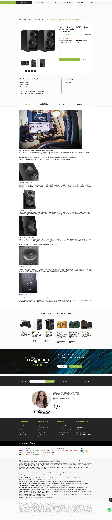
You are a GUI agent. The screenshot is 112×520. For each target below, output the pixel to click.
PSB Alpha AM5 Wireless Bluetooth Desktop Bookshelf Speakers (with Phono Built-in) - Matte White (37, 334)
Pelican (68, 512)
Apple (42, 503)
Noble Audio (21, 512)
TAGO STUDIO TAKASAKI (42, 515)
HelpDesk (21, 429)
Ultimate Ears (24, 515)
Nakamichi (88, 511)
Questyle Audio (61, 513)
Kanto (20, 510)
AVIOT (38, 504)
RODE (72, 513)
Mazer (40, 511)
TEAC (51, 515)
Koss (36, 510)
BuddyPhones (33, 505)
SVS (28, 515)
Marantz (91, 510)
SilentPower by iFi (55, 514)
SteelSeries (21, 515)
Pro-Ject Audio (31, 513)
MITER (61, 511)
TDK (49, 515)
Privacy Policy (41, 432)
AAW (23, 503)
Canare (69, 505)
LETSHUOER (66, 510)
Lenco (62, 510)
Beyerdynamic (69, 504)
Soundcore (82, 514)
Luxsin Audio (82, 510)
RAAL (66, 513)
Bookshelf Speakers (32, 19)
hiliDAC (87, 508)
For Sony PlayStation (77, 472)
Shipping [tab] (62, 104)
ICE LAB (29, 509)
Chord (84, 505)
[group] (25, 63)
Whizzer (88, 515)
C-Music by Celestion (46, 505)
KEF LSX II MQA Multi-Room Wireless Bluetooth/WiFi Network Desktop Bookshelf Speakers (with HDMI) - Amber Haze (62, 335)
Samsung (89, 513)
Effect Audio (51, 507)
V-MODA (49, 515)
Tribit (90, 515)
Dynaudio (21, 507)
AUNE (35, 504)
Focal (30, 508)
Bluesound (75, 504)
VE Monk (53, 515)
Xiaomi (24, 516)
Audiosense (27, 504)
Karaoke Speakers (65, 474)
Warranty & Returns (43, 427)
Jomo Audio (80, 509)
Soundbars (57, 474)
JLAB (76, 509)
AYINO (41, 504)
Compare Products (42, 436)
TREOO (77, 515)
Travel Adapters (82, 489)
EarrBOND (30, 507)
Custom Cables (54, 494)
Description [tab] (28, 104)
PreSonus (26, 513)
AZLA (45, 504)
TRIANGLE (86, 515)
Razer (69, 513)
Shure (49, 514)
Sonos (72, 514)
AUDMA (32, 504)
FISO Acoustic (25, 508)
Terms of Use (41, 429)
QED (54, 513)
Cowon (38, 506)
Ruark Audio (79, 513)
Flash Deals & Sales (80, 432)
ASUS (54, 503)
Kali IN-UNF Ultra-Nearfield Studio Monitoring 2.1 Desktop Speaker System (25, 334)
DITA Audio (83, 506)
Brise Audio (26, 505)
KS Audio (40, 510)
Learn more (84, 40)
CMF (91, 505)
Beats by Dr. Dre (62, 504)
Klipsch (33, 510)
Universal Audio (43, 515)
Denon (75, 506)
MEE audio (44, 511)
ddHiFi (56, 506)
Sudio (25, 515)
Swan (31, 515)
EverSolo (75, 507)
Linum (72, 510)
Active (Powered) (42, 19)
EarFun (25, 507)
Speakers (24, 19)
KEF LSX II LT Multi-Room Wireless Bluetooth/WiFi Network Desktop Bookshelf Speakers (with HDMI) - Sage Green (74, 335)
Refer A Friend (60, 427)
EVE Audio (71, 507)
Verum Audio (59, 515)
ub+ (20, 515)
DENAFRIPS (71, 506)
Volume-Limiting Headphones (36, 497)
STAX (90, 514)
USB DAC (46, 487)
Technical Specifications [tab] (45, 104)
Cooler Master (33, 506)
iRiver (46, 509)
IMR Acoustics (41, 509)
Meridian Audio (50, 511)
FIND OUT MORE (75, 366)
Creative (42, 506)
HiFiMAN (83, 508)
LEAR (52, 510)
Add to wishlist (88, 59)
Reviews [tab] (79, 104)
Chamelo (80, 505)
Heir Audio (76, 508)
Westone (78, 515)
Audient (61, 503)
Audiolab (89, 503)
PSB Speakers (35, 331)
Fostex (38, 508)
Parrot (64, 512)
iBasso (25, 509)
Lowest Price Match (81, 425)
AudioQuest (21, 504)
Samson (84, 513)
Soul (78, 514)
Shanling (42, 514)
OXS (57, 512)
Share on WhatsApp (62, 425)
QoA (56, 513)
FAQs (20, 427)
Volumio (74, 515)
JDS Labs (72, 509)
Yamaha (32, 516)
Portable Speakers (42, 479)
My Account (22, 432)
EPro (62, 507)
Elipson (59, 507)
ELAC (56, 507)
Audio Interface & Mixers (44, 483)
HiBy (80, 508)
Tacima (35, 515)
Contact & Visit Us (23, 434)
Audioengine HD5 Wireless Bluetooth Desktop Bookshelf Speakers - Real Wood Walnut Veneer (86, 334)
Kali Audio (61, 24)
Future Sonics (43, 508)
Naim (84, 511)
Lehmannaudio (57, 510)
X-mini (21, 516)
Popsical (21, 513)
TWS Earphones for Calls (82, 487)
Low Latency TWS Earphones (57, 472)
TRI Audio (81, 515)
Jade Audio (60, 509)
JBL (69, 509)
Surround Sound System (49, 474)
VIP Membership (61, 434)
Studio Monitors (75, 483)
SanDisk (21, 514)
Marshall (21, 511)
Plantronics (84, 512)
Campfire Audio (63, 505)
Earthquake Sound (36, 507)
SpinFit (86, 514)
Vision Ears (68, 515)
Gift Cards (78, 429)
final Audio (86, 507)
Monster (72, 511)
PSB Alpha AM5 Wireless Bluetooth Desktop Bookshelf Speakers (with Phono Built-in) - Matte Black (50, 334)
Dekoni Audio (65, 506)
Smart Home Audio (28, 475)
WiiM (92, 515)
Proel (36, 513)
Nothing (34, 512)
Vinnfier (64, 515)
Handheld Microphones (66, 483)
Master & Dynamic (34, 511)
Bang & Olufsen (54, 504)
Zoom (36, 516)
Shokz (46, 514)
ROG (75, 513)
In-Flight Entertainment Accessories (70, 489)
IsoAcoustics (51, 509)
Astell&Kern (49, 503)
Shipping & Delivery (43, 425)
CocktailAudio (22, 506)
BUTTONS (39, 505)
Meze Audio (57, 511)
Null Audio (42, 512)
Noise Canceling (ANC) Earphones (54, 489)
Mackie (86, 510)
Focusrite (34, 508)
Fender (79, 507)
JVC (84, 509)
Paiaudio (61, 512)
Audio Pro (66, 503)
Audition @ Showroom (24, 425)
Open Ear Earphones (33, 481)
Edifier (47, 507)
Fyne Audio (49, 508)
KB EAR (23, 510)
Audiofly (84, 503)
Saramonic (25, 514)
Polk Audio (89, 512)
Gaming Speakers (46, 472)
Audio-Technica (72, 503)
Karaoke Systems (73, 474)
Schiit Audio (31, 514)
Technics (55, 515)
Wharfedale (83, 515)
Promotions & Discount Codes (83, 434)
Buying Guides (41, 434)
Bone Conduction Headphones (45, 481)
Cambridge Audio (55, 505)
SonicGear (67, 514)
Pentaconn (72, 512)
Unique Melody (36, 515)
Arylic (45, 503)
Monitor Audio (67, 511)
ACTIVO (26, 503)
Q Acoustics (47, 513)
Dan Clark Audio (51, 506)
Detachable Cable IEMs (45, 494)
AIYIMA (36, 503)
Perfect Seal (78, 512)
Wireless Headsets (27, 472)
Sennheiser (37, 514)
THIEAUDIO (67, 515)
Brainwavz (21, 505)
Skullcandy (62, 514)
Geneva (54, 508)
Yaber (28, 516)
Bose (79, 504)
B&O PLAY (48, 504)
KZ (49, 510)
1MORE (20, 503)
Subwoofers (80, 474)
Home (20, 19)
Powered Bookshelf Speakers (37, 474)
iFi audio (33, 509)
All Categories (9, 2)
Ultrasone (30, 515)
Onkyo (47, 512)
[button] (22, 63)
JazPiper (65, 509)
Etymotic (66, 507)
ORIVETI (53, 512)
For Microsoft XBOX (68, 472)
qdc (51, 513)
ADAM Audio (31, 503)
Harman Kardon (69, 508)
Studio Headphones (83, 483)
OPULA (50, 512)
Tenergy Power (61, 515)
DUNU (88, 506)
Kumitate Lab (45, 510)
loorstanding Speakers (34, 494)
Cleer (88, 505)
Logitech (76, 510)
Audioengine (83, 331)
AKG (39, 503)
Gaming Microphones (37, 472)
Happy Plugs (63, 508)
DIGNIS (79, 506)
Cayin (73, 505)
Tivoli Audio (72, 515)
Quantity (61, 50)
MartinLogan (27, 511)
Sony (75, 514)
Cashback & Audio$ (81, 427)
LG (70, 510)
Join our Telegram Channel (63, 432)
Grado (58, 508)
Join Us (62, 366)
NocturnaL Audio (28, 512)
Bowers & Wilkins (85, 504)
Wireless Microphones (55, 483)
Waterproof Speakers (51, 479)
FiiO (82, 507)
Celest (76, 505)
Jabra (56, 509)
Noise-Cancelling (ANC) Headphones (38, 489)
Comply (27, 506)
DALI (46, 506)
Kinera (29, 510)
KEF (57, 331)
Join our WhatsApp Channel (64, 429)
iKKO (37, 509)
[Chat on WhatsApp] (109, 510)
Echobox (43, 507)
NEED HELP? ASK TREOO (75, 46)
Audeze (57, 503)
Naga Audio (79, 511)
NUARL (38, 512)
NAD (75, 511)
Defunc (60, 506)
